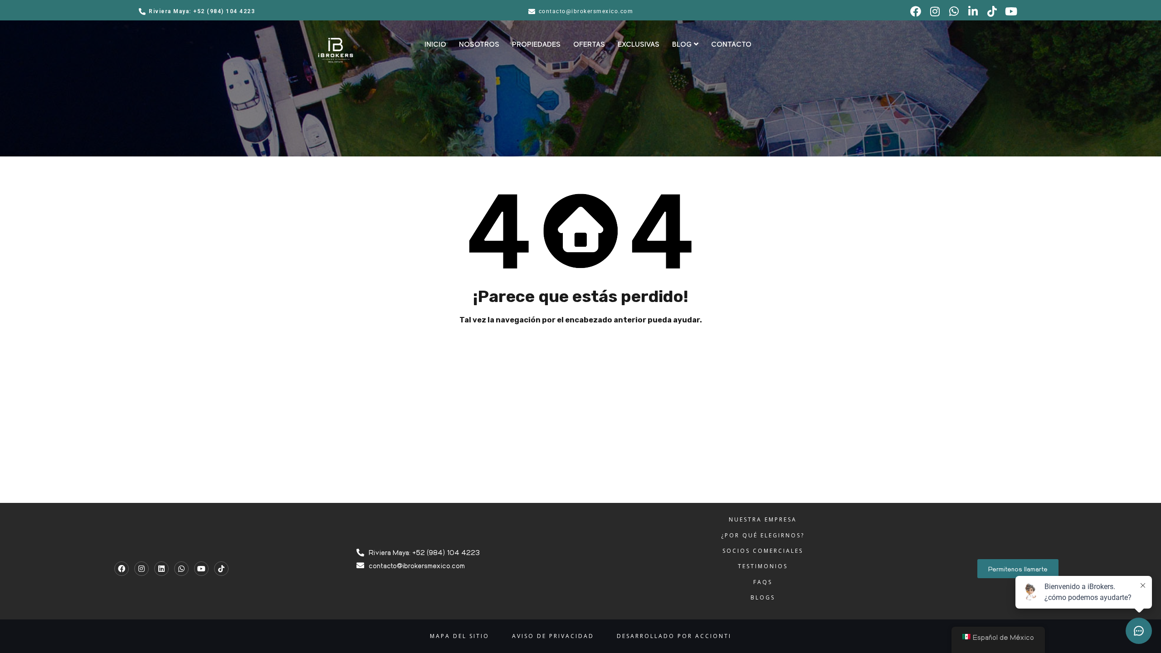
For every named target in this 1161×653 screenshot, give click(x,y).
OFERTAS (589, 44)
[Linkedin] (161, 568)
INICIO (435, 44)
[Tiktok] (221, 568)
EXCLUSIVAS (638, 44)
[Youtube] (201, 568)
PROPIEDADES (536, 44)
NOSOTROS (479, 44)
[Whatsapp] (181, 568)
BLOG (682, 44)
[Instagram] (141, 568)
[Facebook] (121, 568)
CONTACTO (731, 44)
